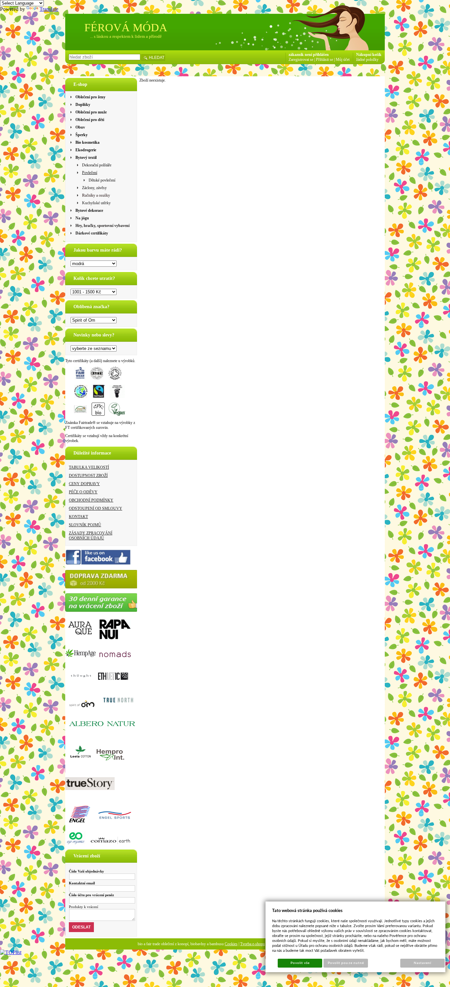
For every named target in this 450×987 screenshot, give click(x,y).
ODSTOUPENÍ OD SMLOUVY (95, 508)
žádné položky (367, 59)
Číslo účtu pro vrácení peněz (91, 895)
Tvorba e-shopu (252, 944)
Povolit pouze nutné (346, 963)
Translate (49, 9)
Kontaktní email (82, 883)
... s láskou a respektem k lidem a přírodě (126, 36)
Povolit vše (300, 963)
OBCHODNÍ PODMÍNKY (91, 500)
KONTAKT (78, 516)
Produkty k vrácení (83, 907)
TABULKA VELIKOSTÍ (89, 467)
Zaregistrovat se (301, 59)
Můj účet (343, 59)
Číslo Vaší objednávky (86, 871)
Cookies (231, 944)
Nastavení (422, 963)
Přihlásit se (324, 59)
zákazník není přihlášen (309, 54)
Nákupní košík (368, 54)
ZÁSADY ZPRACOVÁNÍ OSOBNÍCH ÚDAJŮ (90, 535)
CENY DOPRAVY (84, 483)
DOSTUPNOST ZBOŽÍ (88, 475)
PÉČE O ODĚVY (83, 492)
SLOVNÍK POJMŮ (85, 525)
